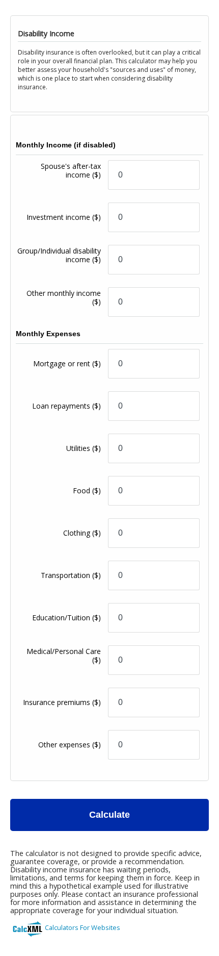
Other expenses (69, 744)
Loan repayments (66, 406)
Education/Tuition (66, 617)
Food (87, 490)
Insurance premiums (62, 702)
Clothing (82, 533)
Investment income (63, 217)
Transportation (71, 575)
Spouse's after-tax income (71, 170)
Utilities (83, 448)
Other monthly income (63, 297)
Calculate (109, 815)
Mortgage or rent (67, 363)
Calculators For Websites (82, 927)
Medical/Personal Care (63, 655)
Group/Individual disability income (59, 255)
